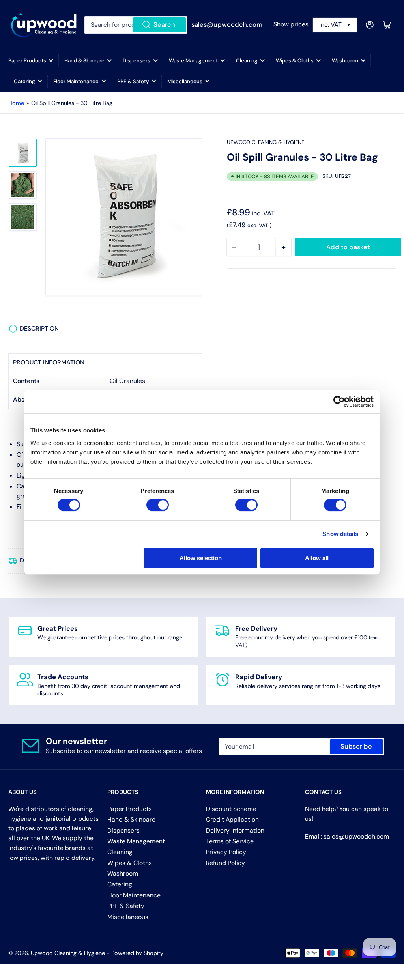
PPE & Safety (133, 81)
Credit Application (232, 819)
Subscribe (356, 746)
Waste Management (193, 60)
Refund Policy (225, 863)
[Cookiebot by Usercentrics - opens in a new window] (339, 401)
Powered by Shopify (137, 953)
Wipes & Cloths (295, 60)
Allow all (317, 558)
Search (164, 25)
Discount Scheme (231, 809)
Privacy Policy (226, 852)
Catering (24, 81)
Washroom (345, 60)
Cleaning (247, 60)
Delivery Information (235, 830)
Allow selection (201, 558)
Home (16, 102)
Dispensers (136, 60)
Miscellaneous (184, 81)
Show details (340, 534)
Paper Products (27, 60)
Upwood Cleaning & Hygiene (265, 142)
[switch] (157, 505)
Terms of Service (230, 841)
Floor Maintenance (76, 81)
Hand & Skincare (84, 60)
